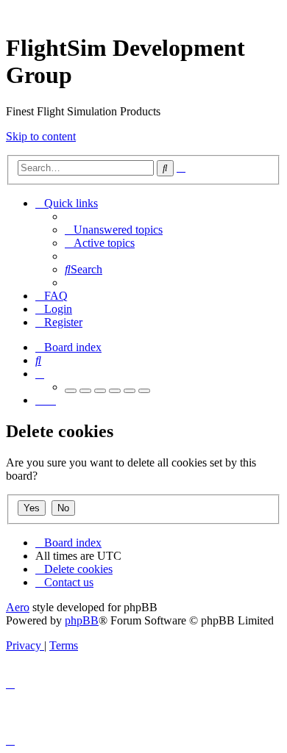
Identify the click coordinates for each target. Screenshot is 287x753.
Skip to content (41, 136)
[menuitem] (114, 229)
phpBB (82, 620)
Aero (17, 607)
